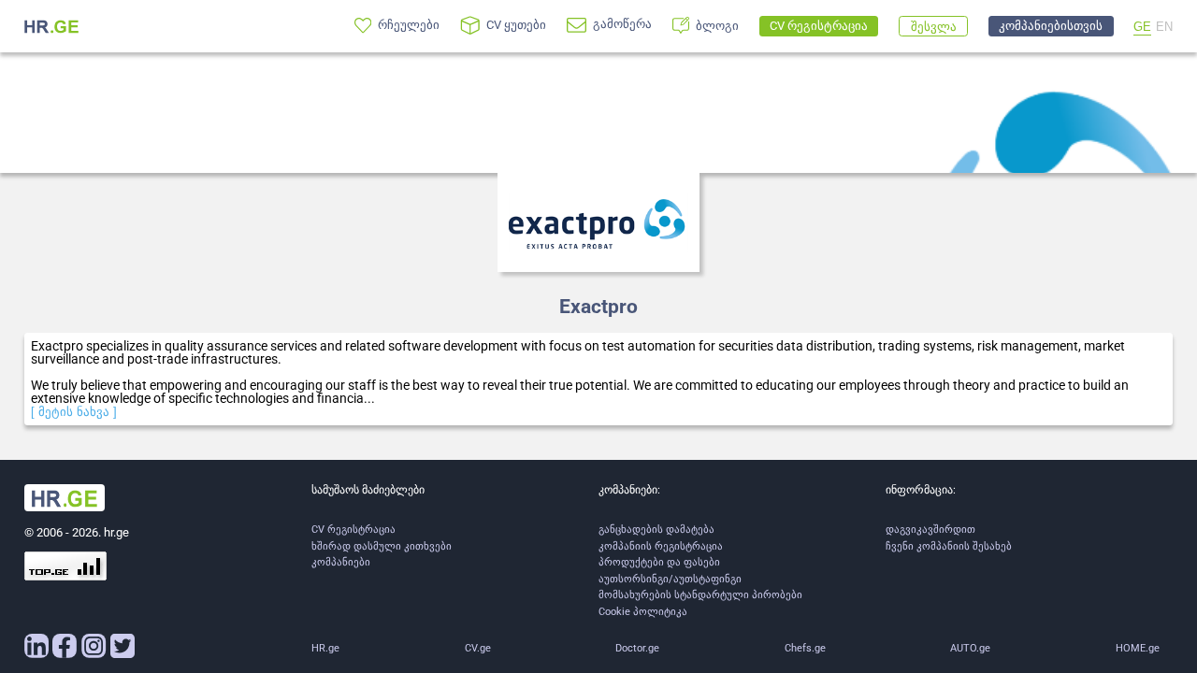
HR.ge (325, 648)
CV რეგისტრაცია (353, 529)
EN (1164, 27)
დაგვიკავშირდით (930, 529)
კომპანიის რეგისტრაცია (660, 546)
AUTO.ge (970, 648)
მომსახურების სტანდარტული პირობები (700, 595)
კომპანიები (340, 562)
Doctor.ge (637, 648)
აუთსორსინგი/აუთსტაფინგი (670, 579)
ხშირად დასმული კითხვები (381, 546)
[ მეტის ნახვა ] (74, 412)
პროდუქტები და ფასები (659, 562)
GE (1142, 27)
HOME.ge (1138, 648)
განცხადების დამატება (656, 529)
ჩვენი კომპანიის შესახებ (949, 546)
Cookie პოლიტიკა (642, 612)
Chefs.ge (805, 648)
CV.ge (478, 648)
